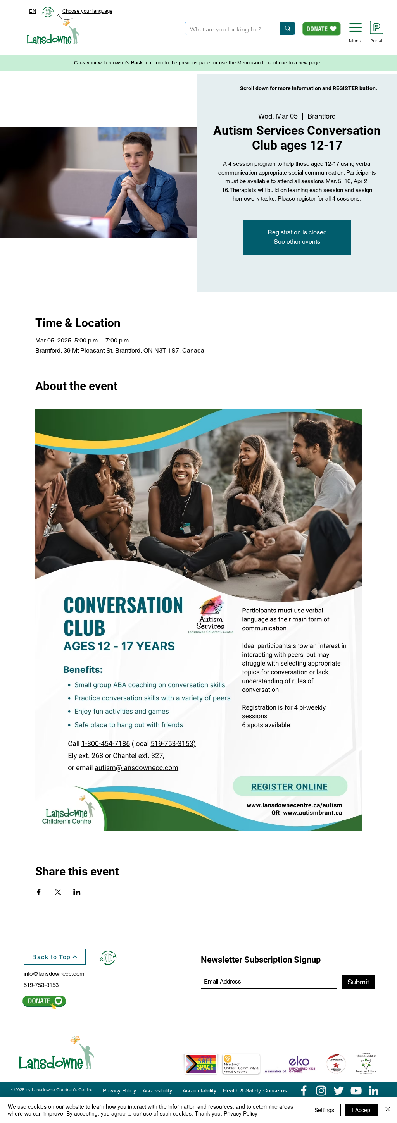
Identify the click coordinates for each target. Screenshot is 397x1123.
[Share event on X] (58, 892)
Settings (324, 1110)
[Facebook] (304, 1090)
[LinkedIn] (373, 1090)
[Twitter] (338, 1090)
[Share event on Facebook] (39, 892)
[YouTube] (356, 1090)
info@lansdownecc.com (54, 973)
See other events (297, 241)
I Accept (362, 1110)
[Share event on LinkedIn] (77, 892)
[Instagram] (321, 1090)
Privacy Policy (240, 1113)
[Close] (387, 1110)
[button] (355, 27)
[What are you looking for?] (287, 28)
